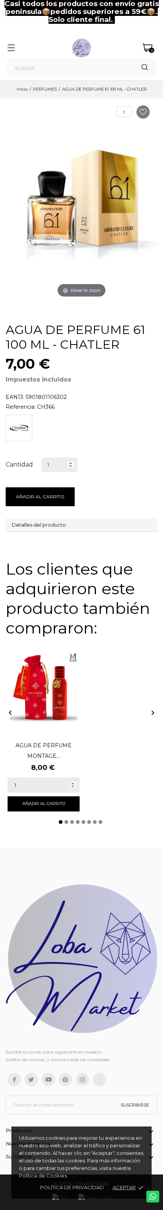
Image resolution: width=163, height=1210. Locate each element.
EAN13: (15, 397)
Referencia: (21, 406)
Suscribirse (135, 1105)
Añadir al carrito (40, 496)
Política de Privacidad (72, 1187)
